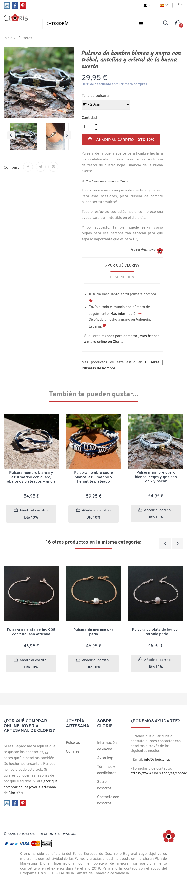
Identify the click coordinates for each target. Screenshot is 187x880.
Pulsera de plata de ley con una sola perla (156, 632)
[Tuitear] (41, 167)
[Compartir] (28, 167)
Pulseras (73, 743)
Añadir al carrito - (124, 140)
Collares (72, 752)
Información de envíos (107, 746)
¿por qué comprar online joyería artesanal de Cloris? (30, 787)
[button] (178, 23)
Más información (123, 314)
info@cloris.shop (157, 760)
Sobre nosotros (104, 785)
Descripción (122, 277)
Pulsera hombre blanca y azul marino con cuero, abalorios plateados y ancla (31, 477)
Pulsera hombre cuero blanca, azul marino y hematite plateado (93, 477)
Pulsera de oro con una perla (93, 632)
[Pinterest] (53, 167)
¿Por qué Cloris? (122, 266)
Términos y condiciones (106, 770)
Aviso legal (106, 758)
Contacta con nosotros (108, 800)
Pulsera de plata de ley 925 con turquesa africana (31, 632)
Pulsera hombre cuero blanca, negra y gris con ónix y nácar (156, 477)
